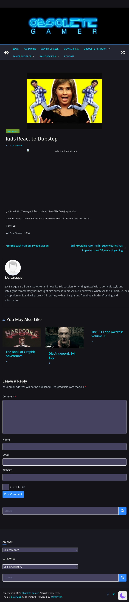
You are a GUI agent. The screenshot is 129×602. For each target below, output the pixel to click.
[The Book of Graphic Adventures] (22, 329)
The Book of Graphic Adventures (20, 354)
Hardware (30, 48)
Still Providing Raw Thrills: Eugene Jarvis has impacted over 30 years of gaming (97, 248)
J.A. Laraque (17, 145)
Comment (9, 396)
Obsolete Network (95, 48)
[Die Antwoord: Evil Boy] (64, 329)
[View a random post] (122, 52)
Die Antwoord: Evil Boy (62, 355)
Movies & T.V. (71, 48)
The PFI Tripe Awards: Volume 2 (107, 334)
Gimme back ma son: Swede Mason (27, 245)
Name (6, 439)
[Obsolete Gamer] (6, 52)
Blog (16, 48)
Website (7, 470)
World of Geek (50, 48)
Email (6, 454)
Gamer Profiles (22, 56)
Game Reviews (47, 56)
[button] (108, 49)
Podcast (69, 56)
